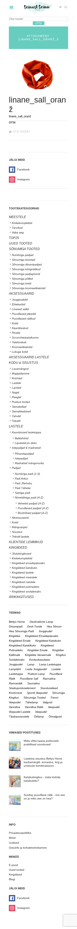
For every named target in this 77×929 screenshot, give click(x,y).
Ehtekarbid (18, 304)
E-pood (13, 865)
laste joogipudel (36, 669)
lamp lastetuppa (50, 664)
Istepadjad (21, 458)
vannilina (14, 707)
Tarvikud (17, 227)
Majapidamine (20, 373)
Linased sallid (20, 309)
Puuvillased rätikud (23, 318)
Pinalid (16, 332)
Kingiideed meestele (24, 577)
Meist (12, 837)
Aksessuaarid (21, 293)
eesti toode (34, 626)
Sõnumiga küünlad (23, 259)
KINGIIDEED (18, 547)
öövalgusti (55, 716)
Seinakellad (19, 406)
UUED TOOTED (20, 243)
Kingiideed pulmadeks (25, 586)
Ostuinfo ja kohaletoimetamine (28, 847)
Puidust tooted (21, 401)
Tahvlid (16, 416)
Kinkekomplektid (22, 223)
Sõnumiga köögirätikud (26, 269)
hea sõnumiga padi (21, 631)
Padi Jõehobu (23, 483)
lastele (56, 669)
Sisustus (17, 531)
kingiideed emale (20, 640)
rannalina (49, 678)
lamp (30, 664)
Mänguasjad (19, 527)
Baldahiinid (21, 438)
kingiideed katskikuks (22, 645)
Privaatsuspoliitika (20, 832)
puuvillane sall (29, 678)
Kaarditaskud (20, 328)
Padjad (16, 467)
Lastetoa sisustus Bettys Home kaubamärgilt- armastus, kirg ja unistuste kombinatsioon (43, 762)
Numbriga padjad (22, 255)
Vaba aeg (18, 232)
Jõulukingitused (21, 553)
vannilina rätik (34, 707)
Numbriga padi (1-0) (27, 473)
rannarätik (16, 683)
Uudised (14, 842)
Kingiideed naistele (23, 582)
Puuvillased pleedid (24, 313)
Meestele (17, 217)
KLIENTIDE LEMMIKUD (26, 542)
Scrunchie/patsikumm (25, 337)
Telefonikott (19, 342)
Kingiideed (15, 874)
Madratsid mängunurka (29, 463)
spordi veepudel (37, 692)
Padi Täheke (23, 488)
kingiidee (14, 636)
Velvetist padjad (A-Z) (31, 503)
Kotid (15, 323)
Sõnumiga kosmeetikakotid (28, 288)
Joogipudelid (20, 299)
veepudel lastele (19, 711)
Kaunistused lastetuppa (26, 432)
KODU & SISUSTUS (23, 362)
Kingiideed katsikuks (24, 567)
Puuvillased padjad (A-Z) (33, 508)
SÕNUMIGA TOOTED (24, 249)
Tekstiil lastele (20, 536)
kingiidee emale (37, 650)
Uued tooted (16, 869)
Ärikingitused (21, 597)
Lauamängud (20, 368)
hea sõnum (54, 626)
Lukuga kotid (20, 351)
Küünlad (17, 378)
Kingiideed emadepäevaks (28, 563)
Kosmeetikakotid (22, 347)
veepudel (54, 707)
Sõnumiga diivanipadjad (27, 264)
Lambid (16, 387)
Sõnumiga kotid (21, 283)
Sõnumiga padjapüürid (26, 274)
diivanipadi (16, 626)
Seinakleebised (21, 411)
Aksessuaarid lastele (29, 357)
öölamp (39, 716)
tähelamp (31, 702)
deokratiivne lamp (41, 621)
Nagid (15, 392)
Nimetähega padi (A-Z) (29, 497)
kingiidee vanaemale (38, 654)
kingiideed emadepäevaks (41, 636)
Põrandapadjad (24, 453)
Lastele (16, 383)
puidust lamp (36, 673)
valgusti (47, 702)
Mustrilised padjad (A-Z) (33, 512)
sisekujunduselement (22, 688)
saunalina (33, 683)
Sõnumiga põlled (22, 278)
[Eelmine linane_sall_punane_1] (23, 74)
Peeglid (16, 397)
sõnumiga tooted (34, 697)
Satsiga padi (22, 492)
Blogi (12, 879)
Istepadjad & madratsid (26, 447)
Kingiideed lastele (23, 572)
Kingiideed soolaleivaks (26, 591)
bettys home (17, 621)
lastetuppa (16, 673)
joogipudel (45, 631)
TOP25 (14, 238)
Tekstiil (16, 420)
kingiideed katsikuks (48, 640)
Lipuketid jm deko (26, 443)
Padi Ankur (21, 478)
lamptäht (15, 669)
